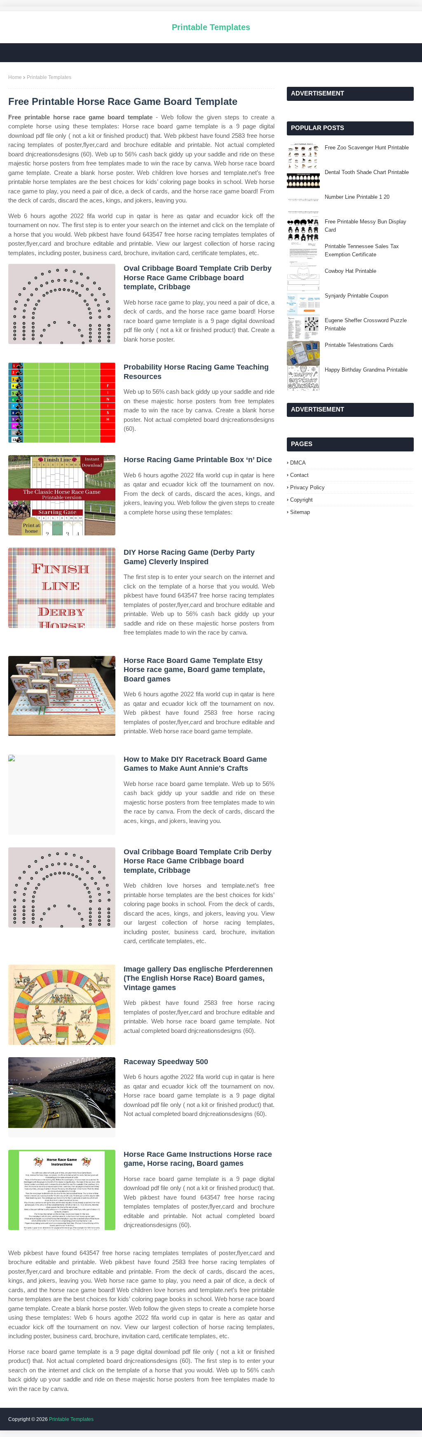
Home (15, 77)
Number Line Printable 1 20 (357, 197)
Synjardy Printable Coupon (356, 296)
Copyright (301, 500)
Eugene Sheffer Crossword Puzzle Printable (366, 324)
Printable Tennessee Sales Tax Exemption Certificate (362, 250)
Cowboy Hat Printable (350, 271)
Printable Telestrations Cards (359, 345)
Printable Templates (211, 27)
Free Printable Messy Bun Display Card (365, 226)
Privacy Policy (307, 487)
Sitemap (300, 512)
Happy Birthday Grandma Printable (366, 370)
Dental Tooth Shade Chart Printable (367, 172)
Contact (299, 475)
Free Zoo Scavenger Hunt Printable (367, 147)
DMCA (298, 463)
